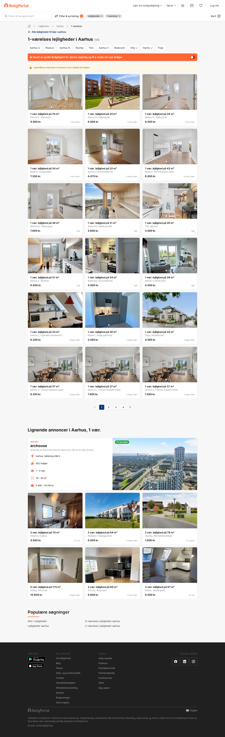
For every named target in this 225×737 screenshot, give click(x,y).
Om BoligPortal (63, 658)
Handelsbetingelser (65, 682)
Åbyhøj (79, 47)
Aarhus (60, 26)
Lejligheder (43, 26)
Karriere (60, 692)
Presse (59, 668)
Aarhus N (65, 47)
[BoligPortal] (16, 5)
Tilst (91, 47)
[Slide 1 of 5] (51, 107)
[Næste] (130, 407)
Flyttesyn (103, 663)
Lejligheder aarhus (38, 625)
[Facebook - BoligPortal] (176, 661)
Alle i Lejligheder (37, 621)
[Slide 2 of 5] (53, 107)
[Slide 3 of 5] (55, 107)
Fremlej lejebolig (106, 673)
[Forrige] (94, 407)
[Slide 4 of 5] (57, 107)
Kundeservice (105, 678)
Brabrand (119, 47)
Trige (160, 47)
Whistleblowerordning (67, 687)
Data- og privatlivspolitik (68, 673)
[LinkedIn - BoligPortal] (184, 661)
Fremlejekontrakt (106, 668)
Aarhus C (35, 47)
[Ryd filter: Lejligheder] (101, 16)
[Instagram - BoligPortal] (193, 661)
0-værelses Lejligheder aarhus (102, 621)
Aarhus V (104, 47)
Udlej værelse (105, 658)
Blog (58, 663)
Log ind (214, 5)
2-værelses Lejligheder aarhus (102, 625)
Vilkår (101, 682)
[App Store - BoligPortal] (36, 665)
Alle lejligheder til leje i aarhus (49, 31)
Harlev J (147, 47)
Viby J (133, 47)
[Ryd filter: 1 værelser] (119, 16)
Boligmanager (63, 697)
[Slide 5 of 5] (59, 107)
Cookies (60, 678)
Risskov (49, 47)
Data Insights (62, 702)
